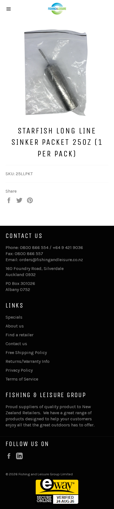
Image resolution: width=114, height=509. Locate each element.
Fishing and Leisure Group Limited (46, 474)
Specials (14, 317)
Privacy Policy (19, 370)
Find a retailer (19, 334)
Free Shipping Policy (26, 352)
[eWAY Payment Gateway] (57, 503)
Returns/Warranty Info (28, 361)
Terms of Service (22, 379)
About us (15, 326)
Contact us (16, 343)
